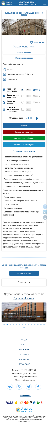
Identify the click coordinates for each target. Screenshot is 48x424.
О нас (24, 340)
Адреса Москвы (24, 52)
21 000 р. (36, 90)
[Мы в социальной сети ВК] (10, 387)
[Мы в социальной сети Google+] (19, 387)
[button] (4, 324)
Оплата (24, 345)
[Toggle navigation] (44, 3)
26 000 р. (36, 96)
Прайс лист (24, 364)
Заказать (24, 126)
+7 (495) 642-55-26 (26, 2)
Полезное (24, 350)
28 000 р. (36, 102)
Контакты (24, 359)
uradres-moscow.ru (28, 380)
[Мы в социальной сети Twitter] (29, 387)
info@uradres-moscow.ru (27, 4)
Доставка (24, 354)
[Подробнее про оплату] (9, 402)
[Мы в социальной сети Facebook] (38, 387)
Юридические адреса (24, 58)
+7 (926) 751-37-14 (28, 373)
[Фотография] (24, 34)
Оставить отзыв (24, 274)
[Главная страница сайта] (24, 409)
